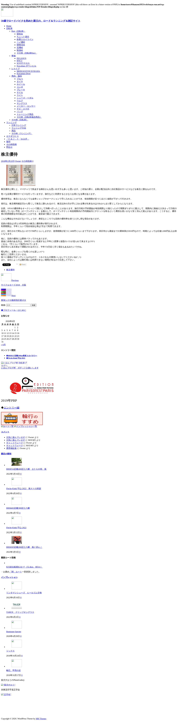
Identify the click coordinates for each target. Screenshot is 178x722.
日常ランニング (18, 125)
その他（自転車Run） (27, 53)
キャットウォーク (14, 443)
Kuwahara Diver (23, 73)
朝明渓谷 (21, 45)
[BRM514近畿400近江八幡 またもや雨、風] (16, 465)
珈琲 (8, 142)
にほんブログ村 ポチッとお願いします (20, 368)
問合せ (9, 147)
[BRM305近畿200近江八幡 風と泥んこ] (16, 543)
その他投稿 (11, 144)
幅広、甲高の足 (13, 670)
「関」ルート (15, 572)
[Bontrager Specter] (16, 628)
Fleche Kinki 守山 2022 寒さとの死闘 (23, 488)
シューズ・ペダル (25, 98)
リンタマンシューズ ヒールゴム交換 (24, 593)
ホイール (21, 84)
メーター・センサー (26, 106)
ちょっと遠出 (23, 37)
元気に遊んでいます (15, 437)
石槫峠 (20, 47)
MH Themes (41, 719)
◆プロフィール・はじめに (13, 310)
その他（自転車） (19, 120)
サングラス (22, 103)
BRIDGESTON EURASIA (28, 71)
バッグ (20, 111)
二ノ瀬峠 (21, 42)
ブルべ (20, 79)
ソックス (10, 651)
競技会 (20, 34)
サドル (20, 92)
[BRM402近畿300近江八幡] (16, 504)
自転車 (9, 28)
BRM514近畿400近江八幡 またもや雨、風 (26, 469)
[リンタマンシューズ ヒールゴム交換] (16, 589)
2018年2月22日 (8, 161)
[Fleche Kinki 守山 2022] (16, 523)
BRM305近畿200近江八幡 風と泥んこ (24, 547)
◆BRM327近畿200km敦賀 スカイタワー (21, 356)
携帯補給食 (11, 448)
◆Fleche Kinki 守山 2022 (15, 358)
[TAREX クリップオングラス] (16, 608)
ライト (20, 95)
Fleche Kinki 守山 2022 (16, 528)
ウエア (20, 101)
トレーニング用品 (25, 114)
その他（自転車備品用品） (29, 117)
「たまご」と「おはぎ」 (17, 139)
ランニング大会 (18, 128)
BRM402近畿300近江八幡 (18, 508)
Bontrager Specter (13, 632)
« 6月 (3, 345)
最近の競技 (6, 454)
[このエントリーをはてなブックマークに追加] (17, 264)
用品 (13, 131)
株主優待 (10, 270)
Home (8, 26)
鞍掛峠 (20, 50)
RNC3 (19, 61)
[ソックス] (16, 647)
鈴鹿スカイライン (25, 39)
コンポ (20, 87)
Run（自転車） (18, 31)
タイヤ (20, 81)
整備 (13, 56)
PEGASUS (21, 58)
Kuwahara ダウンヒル (26, 66)
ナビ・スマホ (23, 109)
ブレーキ (21, 90)
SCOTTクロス (23, 63)
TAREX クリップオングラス (20, 612)
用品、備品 (16, 76)
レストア (15, 69)
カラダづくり (12, 136)
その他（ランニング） (21, 133)
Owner (18, 161)
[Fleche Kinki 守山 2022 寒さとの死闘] (16, 484)
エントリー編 (11, 407)
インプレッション (9, 577)
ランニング (11, 122)
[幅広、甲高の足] (16, 666)
